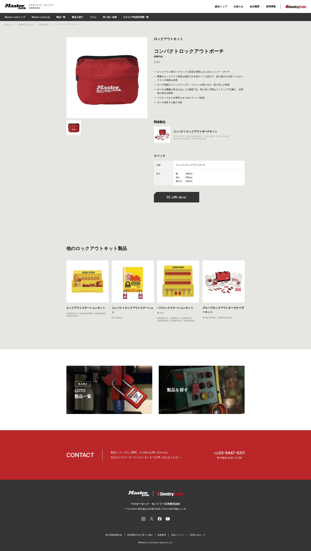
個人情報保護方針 (113, 535)
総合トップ (221, 6)
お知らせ (238, 6)
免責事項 (162, 535)
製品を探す (43, 24)
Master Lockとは (41, 17)
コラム (93, 17)
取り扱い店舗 (110, 17)
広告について (177, 535)
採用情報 (271, 6)
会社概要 (254, 6)
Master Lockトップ (15, 17)
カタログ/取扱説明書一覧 (136, 17)
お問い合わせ (179, 197)
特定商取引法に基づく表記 (140, 535)
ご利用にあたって (197, 535)
